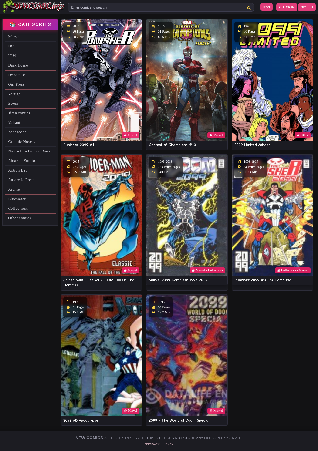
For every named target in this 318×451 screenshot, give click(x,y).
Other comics (19, 218)
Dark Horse (18, 65)
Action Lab (17, 170)
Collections (18, 208)
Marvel (14, 36)
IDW (12, 56)
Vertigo (14, 94)
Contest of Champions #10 (172, 145)
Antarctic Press (21, 180)
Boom (13, 103)
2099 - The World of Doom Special (179, 420)
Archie (14, 189)
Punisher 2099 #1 (78, 145)
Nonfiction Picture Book (29, 151)
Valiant (14, 122)
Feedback (152, 444)
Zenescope (17, 132)
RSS (266, 7)
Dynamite (16, 75)
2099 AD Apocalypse (80, 420)
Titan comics (19, 113)
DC (11, 46)
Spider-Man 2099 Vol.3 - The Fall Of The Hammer (98, 282)
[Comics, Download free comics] (33, 9)
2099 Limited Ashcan (252, 145)
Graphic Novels (21, 141)
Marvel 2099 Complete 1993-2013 (178, 280)
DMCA (169, 444)
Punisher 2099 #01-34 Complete (262, 280)
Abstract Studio (21, 160)
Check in (286, 7)
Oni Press (16, 84)
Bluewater (17, 199)
